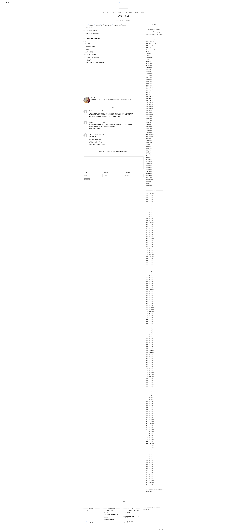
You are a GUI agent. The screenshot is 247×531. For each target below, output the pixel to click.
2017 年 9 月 (149, 258)
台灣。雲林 (148, 108)
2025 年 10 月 (149, 193)
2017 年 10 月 (149, 256)
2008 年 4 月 (149, 458)
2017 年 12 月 (149, 254)
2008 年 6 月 (149, 454)
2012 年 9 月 (149, 354)
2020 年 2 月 (149, 232)
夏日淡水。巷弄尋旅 (128, 521)
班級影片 (148, 148)
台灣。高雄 (148, 110)
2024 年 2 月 (149, 199)
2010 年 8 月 (149, 403)
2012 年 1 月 (149, 370)
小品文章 (148, 124)
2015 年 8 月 (149, 293)
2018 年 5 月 (149, 244)
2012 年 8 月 (149, 356)
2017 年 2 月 (149, 270)
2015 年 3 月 (149, 301)
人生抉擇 (148, 75)
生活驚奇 (148, 152)
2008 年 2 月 (149, 462)
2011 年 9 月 (149, 378)
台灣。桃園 (148, 102)
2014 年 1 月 (149, 327)
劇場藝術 (148, 83)
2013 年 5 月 (149, 342)
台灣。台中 (148, 89)
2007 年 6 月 (149, 470)
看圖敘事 (148, 157)
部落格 (108, 12)
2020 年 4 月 (149, 228)
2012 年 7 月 (149, 358)
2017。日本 (148, 47)
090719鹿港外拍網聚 (108, 511)
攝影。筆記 (148, 136)
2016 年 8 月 (149, 275)
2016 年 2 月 (149, 285)
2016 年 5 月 (149, 281)
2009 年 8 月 (149, 427)
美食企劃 (148, 167)
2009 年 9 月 (149, 425)
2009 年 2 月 (149, 439)
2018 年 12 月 (149, 238)
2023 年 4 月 (149, 203)
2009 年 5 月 (149, 433)
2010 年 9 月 (149, 401)
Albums (120, 12)
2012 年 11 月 (149, 350)
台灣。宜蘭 (148, 98)
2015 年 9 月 (149, 291)
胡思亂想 (148, 169)
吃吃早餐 (148, 112)
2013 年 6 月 (149, 340)
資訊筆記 (148, 173)
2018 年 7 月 (149, 242)
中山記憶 (148, 63)
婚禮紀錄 (148, 118)
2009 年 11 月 (149, 421)
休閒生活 (148, 77)
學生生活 (148, 120)
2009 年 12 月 (149, 419)
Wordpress (148, 61)
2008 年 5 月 (149, 456)
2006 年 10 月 (149, 482)
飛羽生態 (148, 185)
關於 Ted (137, 12)
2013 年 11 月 (149, 331)
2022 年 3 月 (149, 211)
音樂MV (148, 183)
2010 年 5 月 (149, 409)
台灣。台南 (148, 93)
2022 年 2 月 (149, 212)
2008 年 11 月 (149, 445)
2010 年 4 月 (149, 411)
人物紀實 (148, 73)
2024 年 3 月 (149, 197)
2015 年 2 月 (149, 303)
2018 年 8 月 (149, 240)
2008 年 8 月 (149, 451)
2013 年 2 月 (149, 348)
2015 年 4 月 (149, 299)
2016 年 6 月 (149, 279)
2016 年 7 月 (149, 277)
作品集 (114, 12)
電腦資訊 (148, 181)
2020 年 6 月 (149, 224)
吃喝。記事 (148, 114)
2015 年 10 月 (149, 289)
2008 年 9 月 (149, 449)
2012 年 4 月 (149, 364)
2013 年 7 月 (149, 338)
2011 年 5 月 (149, 386)
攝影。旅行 (148, 134)
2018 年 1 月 (149, 252)
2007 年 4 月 (149, 474)
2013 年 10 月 (149, 333)
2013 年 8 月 (149, 336)
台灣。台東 (148, 95)
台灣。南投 (148, 87)
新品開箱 (148, 140)
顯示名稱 (86, 172)
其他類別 (148, 81)
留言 (85, 155)
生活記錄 (148, 150)
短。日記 (148, 161)
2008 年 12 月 (149, 443)
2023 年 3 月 (149, 205)
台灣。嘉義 (148, 96)
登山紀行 (148, 154)
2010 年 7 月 (149, 405)
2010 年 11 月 (149, 397)
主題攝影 (148, 65)
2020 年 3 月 (149, 230)
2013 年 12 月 (149, 329)
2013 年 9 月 (149, 334)
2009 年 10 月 (149, 423)
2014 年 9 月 (149, 313)
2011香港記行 (149, 41)
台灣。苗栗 (148, 106)
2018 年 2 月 (149, 250)
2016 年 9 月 (149, 274)
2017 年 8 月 (149, 260)
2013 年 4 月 (149, 344)
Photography (149, 57)
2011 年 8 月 (149, 380)
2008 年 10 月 (149, 447)
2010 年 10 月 (149, 399)
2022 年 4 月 (149, 209)
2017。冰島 (148, 45)
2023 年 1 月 (149, 207)
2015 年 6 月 (149, 295)
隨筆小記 (148, 177)
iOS (147, 51)
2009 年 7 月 (149, 429)
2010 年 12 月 (149, 396)
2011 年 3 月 (149, 390)
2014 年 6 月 (149, 319)
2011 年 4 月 (149, 388)
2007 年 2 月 (149, 478)
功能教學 (148, 85)
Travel (147, 59)
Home (142, 12)
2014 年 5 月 (149, 321)
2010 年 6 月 (149, 407)
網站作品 (125, 12)
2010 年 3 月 (149, 413)
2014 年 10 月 (149, 311)
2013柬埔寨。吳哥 (150, 43)
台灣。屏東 (148, 100)
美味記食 (148, 165)
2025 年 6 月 (149, 195)
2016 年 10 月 (149, 272)
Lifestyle (148, 53)
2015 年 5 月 (149, 297)
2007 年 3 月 (149, 476)
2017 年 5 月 (149, 266)
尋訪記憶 (148, 122)
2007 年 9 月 (149, 464)
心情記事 (148, 130)
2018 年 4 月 (149, 246)
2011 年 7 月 (149, 382)
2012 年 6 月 (149, 360)
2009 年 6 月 (149, 431)
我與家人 (148, 132)
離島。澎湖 (148, 179)
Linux (147, 55)
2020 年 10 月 (149, 222)
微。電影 (148, 128)
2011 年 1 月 (149, 394)
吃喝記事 (148, 116)
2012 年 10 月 (149, 352)
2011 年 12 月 (149, 372)
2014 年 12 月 (149, 307)
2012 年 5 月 (149, 362)
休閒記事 (148, 79)
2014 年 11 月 (149, 309)
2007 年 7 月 (149, 468)
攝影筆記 (148, 138)
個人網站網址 (127, 172)
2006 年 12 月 (149, 480)
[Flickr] (6, 2)
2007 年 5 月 (149, 472)
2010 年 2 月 (149, 415)
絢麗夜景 (148, 163)
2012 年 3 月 (149, 366)
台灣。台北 (148, 91)
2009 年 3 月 (149, 437)
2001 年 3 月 (149, 484)
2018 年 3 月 (149, 248)
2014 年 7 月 (149, 317)
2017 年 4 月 (149, 268)
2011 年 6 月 (149, 384)
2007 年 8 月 (149, 466)
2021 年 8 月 (149, 216)
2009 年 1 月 (149, 441)
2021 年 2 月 (149, 218)
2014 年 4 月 (149, 323)
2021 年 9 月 (149, 214)
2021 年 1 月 (149, 220)
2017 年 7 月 (149, 262)
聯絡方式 (131, 12)
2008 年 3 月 (149, 460)
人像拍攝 (148, 69)
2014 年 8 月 (149, 315)
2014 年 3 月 (149, 325)
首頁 (104, 12)
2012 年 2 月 (149, 368)
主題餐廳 (148, 67)
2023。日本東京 (150, 49)
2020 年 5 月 (149, 226)
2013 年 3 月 (149, 346)
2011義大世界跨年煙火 (108, 519)
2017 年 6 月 (149, 264)
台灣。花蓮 (148, 104)
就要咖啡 (148, 126)
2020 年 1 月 (149, 234)
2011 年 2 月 (149, 392)
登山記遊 (148, 155)
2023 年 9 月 (149, 201)
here (151, 491)
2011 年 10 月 (149, 376)
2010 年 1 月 (149, 417)
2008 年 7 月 (149, 453)
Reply (103, 110)
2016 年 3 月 (149, 283)
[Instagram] (8, 2)
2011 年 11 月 (149, 374)
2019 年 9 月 (149, 236)
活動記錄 (148, 146)
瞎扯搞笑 (148, 159)
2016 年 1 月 (149, 287)
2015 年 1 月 (149, 305)
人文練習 (148, 71)
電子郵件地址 (107, 172)
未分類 (147, 144)
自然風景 (148, 171)
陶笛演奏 (128, 20)
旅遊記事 (148, 142)
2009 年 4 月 (149, 435)
